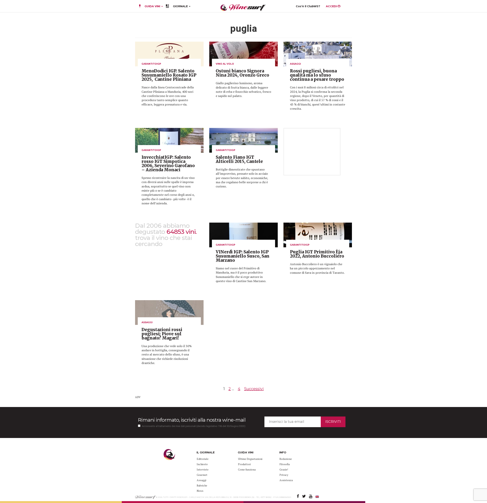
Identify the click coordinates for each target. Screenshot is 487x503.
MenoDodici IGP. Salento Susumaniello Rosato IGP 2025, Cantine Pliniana (169, 75)
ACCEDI (332, 6)
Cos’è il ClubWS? (308, 6)
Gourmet (202, 475)
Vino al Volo (225, 63)
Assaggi (295, 63)
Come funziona (247, 469)
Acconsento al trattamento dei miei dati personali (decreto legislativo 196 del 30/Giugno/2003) (193, 426)
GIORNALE (181, 6)
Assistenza (286, 480)
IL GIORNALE (206, 452)
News (200, 491)
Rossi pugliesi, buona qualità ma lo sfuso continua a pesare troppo (317, 75)
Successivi (254, 388)
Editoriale (202, 459)
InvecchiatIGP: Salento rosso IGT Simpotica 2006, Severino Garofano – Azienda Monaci (168, 163)
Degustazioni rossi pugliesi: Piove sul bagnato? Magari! (162, 334)
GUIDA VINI (152, 6)
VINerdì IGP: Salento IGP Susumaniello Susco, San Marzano (242, 256)
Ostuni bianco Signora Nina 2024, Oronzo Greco (242, 73)
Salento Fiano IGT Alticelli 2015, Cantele (239, 159)
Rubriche (202, 485)
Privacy (283, 475)
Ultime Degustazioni (250, 459)
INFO (282, 452)
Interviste (202, 469)
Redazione (285, 459)
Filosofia (284, 464)
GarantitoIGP (151, 63)
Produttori (244, 464)
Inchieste (202, 464)
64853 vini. (181, 231)
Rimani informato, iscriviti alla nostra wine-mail (191, 420)
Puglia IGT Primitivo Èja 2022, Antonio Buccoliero (317, 254)
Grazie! (283, 469)
